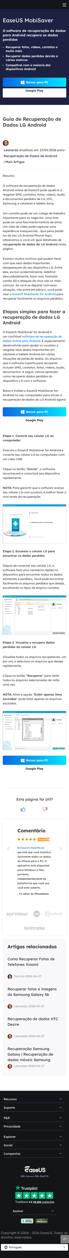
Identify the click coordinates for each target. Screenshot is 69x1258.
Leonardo (11, 150)
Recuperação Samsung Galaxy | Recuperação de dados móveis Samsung (30, 1054)
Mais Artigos (14, 162)
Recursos (10, 1099)
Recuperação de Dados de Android (30, 156)
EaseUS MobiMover (32, 847)
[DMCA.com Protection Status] (42, 1220)
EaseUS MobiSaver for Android (34, 294)
